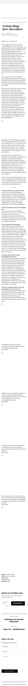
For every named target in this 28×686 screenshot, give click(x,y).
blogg (17, 116)
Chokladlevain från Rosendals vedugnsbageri (14, 620)
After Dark (20, 112)
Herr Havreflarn (10, 107)
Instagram (9, 117)
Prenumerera (18, 603)
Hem (2, 33)
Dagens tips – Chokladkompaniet (14, 629)
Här (7, 349)
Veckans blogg (8, 33)
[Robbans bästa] (14, 11)
